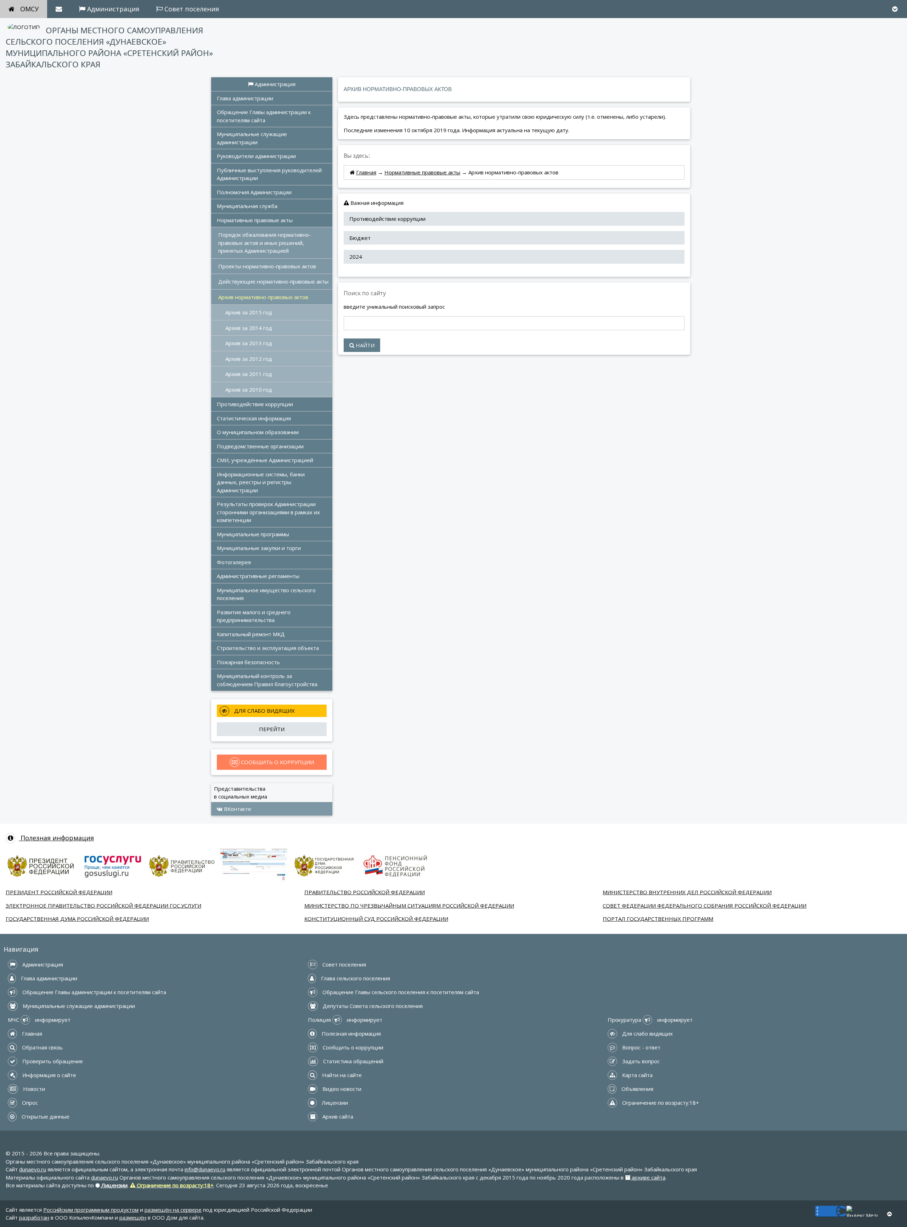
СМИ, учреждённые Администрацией (265, 460)
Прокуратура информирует (650, 1019)
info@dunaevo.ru (205, 1169)
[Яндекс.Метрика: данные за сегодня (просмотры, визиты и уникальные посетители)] (862, 1211)
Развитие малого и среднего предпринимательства (254, 616)
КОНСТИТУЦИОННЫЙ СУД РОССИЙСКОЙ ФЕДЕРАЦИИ (376, 918)
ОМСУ (29, 9)
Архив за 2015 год (248, 312)
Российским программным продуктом (91, 1209)
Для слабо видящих (647, 1033)
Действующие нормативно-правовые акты (273, 281)
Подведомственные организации (260, 446)
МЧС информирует (39, 1019)
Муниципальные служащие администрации (252, 138)
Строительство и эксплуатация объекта (268, 647)
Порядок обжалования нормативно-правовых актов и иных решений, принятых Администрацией (264, 242)
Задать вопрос (640, 1061)
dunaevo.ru (32, 1169)
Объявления (636, 1088)
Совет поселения (191, 9)
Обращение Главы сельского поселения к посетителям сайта (400, 992)
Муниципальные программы (253, 534)
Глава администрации (245, 98)
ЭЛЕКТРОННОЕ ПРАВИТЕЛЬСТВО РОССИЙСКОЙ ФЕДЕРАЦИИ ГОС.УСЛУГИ (103, 905)
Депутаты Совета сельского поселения (372, 1005)
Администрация (112, 9)
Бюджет (360, 237)
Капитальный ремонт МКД (251, 634)
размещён (132, 1217)
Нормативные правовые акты (255, 220)
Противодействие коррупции (255, 404)
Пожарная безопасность (248, 662)
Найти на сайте (341, 1074)
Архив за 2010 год (248, 389)
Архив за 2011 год (248, 373)
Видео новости (341, 1088)
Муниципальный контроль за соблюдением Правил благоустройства (267, 680)
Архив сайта (337, 1116)
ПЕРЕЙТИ (272, 729)
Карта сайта (637, 1074)
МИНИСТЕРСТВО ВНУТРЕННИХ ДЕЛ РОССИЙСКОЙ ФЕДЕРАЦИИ (687, 892)
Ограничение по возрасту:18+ (660, 1102)
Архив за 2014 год (248, 327)
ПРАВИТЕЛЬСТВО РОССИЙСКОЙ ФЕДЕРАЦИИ (364, 892)
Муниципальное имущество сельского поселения (267, 594)
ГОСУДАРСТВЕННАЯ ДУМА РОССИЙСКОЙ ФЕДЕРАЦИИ (77, 918)
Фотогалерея (234, 562)
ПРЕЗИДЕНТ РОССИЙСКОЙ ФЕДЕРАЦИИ (59, 892)
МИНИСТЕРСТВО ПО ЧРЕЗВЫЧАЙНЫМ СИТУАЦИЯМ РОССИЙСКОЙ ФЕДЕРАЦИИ (409, 905)
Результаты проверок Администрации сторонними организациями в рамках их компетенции (269, 511)
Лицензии (334, 1102)
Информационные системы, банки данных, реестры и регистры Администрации (261, 482)
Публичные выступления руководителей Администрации (270, 174)
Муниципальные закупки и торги (259, 547)
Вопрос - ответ (640, 1047)
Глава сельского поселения (355, 978)
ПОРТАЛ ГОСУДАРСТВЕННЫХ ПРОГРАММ (658, 918)
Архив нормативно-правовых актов (263, 297)
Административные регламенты (258, 575)
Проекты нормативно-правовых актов (267, 266)
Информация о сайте (48, 1074)
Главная (366, 172)
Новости (33, 1088)
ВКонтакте (236, 808)
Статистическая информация (254, 418)
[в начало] (889, 1214)
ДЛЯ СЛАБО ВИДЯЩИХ (264, 710)
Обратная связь (42, 1047)
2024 (355, 256)
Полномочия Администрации (254, 192)
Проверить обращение (52, 1061)
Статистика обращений (352, 1061)
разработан (34, 1217)
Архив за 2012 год (248, 358)
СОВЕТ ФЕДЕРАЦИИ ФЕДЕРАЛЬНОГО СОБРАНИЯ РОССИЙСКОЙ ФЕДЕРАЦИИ (704, 905)
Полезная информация (56, 838)
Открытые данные (44, 1116)
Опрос (29, 1102)
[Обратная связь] (59, 9)
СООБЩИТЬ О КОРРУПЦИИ (277, 762)
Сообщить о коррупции (352, 1047)
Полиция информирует (345, 1019)
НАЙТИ (364, 345)
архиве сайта (647, 1177)
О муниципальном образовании (258, 432)
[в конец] (895, 9)
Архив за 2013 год (248, 343)
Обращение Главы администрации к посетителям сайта (264, 116)
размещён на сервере (173, 1209)
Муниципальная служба (247, 205)
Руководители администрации (256, 155)
